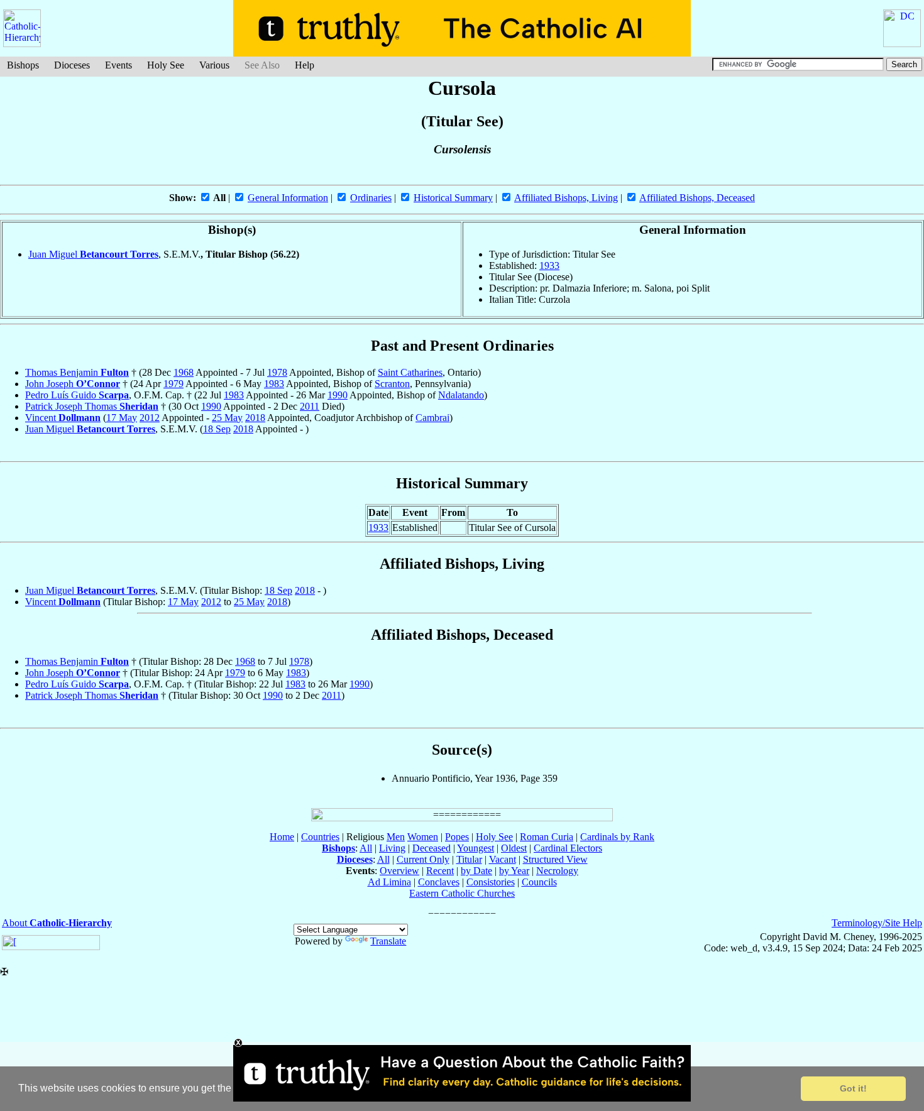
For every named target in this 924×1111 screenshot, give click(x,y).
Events (118, 65)
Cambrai (432, 417)
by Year (514, 870)
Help (304, 65)
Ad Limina (389, 882)
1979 (173, 383)
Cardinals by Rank (617, 836)
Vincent (63, 417)
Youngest (475, 848)
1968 (183, 372)
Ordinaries (371, 197)
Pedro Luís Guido (77, 395)
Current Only (423, 859)
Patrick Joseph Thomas (91, 406)
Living (392, 848)
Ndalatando (461, 395)
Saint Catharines (410, 372)
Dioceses (72, 65)
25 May (227, 417)
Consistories (490, 882)
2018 (255, 417)
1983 (274, 383)
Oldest (514, 848)
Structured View (555, 859)
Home (282, 836)
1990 (337, 395)
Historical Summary (453, 197)
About (57, 922)
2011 (309, 406)
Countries (320, 836)
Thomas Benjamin (77, 372)
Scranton (392, 383)
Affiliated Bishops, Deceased (697, 197)
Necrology (557, 870)
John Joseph (72, 383)
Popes (457, 836)
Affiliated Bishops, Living (566, 197)
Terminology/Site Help (877, 922)
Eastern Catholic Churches (462, 893)
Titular (469, 859)
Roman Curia (546, 836)
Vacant (502, 859)
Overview (399, 870)
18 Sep (217, 429)
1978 (277, 372)
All (366, 848)
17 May (121, 417)
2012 (150, 417)
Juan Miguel (93, 254)
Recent (440, 870)
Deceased (431, 848)
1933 (549, 265)
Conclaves (438, 882)
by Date (476, 870)
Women (422, 836)
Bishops (23, 65)
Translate (388, 941)
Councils (539, 882)
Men (396, 836)
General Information (288, 197)
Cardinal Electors (568, 848)
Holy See (165, 65)
